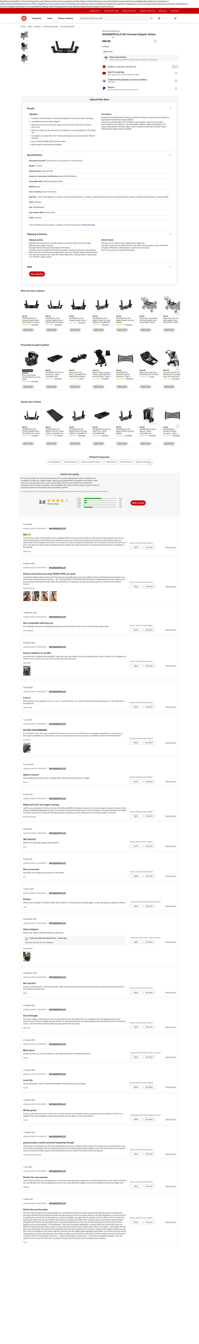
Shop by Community (138, 4)
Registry (83, 6)
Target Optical (152, 4)
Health (14, 4)
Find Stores (109, 6)
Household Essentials (131, 1)
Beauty (147, 1)
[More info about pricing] (155, 41)
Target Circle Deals (27, 6)
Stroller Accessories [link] (70, 462)
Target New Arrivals (8, 1)
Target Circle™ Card (111, 11)
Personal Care (156, 1)
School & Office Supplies (34, 4)
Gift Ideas (118, 4)
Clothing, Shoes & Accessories (56, 1)
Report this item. (88, 225)
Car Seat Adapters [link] (54, 462)
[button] (108, 37)
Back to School (22, 1)
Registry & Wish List (147, 11)
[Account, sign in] (164, 18)
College (31, 1)
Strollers (38, 26)
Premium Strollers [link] (126, 462)
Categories (37, 18)
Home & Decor (75, 1)
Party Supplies (108, 4)
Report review (170, 547)
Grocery (118, 1)
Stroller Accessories (50, 26)
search (151, 18)
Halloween (39, 1)
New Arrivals (176, 4)
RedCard (90, 6)
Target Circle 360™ (129, 11)
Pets (9, 4)
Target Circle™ (95, 11)
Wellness (20, 4)
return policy (112, 250)
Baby (142, 1)
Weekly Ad (39, 6)
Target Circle (99, 6)
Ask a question (37, 274)
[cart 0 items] (175, 18)
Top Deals (16, 6)
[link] (108, 37)
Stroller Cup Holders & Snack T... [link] (91, 462)
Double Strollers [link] (111, 462)
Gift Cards (126, 4)
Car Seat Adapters (67, 26)
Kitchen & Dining (88, 1)
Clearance (167, 4)
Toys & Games (50, 4)
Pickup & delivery (65, 18)
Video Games (77, 4)
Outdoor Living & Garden (105, 1)
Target (23, 26)
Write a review (138, 503)
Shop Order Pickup (51, 6)
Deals (160, 4)
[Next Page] (178, 314)
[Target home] (24, 18)
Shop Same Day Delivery (69, 6)
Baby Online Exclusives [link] (143, 462)
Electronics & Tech (63, 4)
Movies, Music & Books (92, 4)
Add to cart (107, 51)
